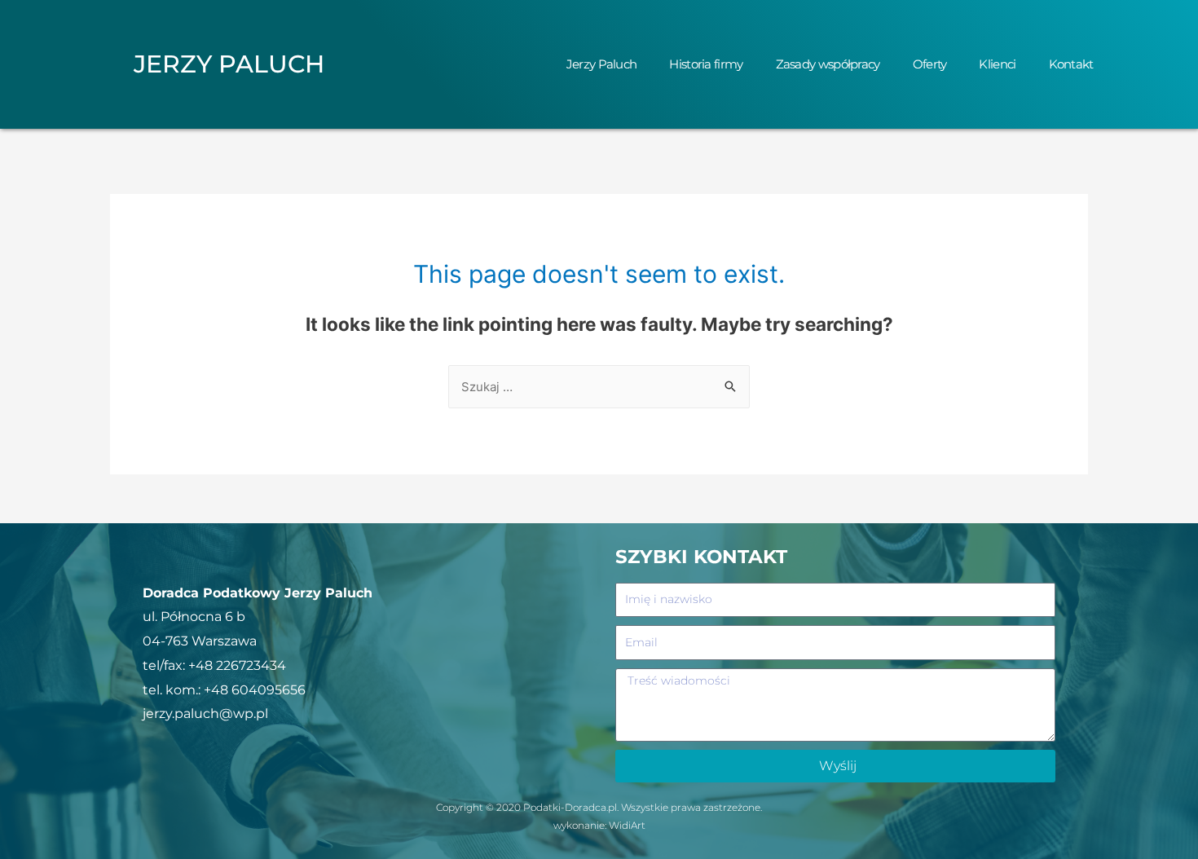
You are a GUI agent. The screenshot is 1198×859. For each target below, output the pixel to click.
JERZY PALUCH (229, 64)
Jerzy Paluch (601, 64)
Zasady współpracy (828, 64)
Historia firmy (705, 64)
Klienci (997, 64)
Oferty (930, 64)
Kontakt (1071, 64)
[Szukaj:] (599, 386)
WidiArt (627, 825)
